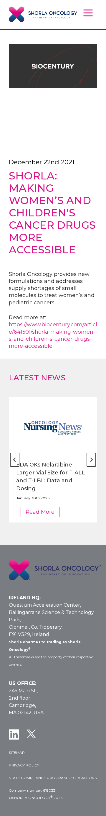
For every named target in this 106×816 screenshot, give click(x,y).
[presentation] (53, 426)
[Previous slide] (14, 460)
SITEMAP (17, 752)
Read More (42, 512)
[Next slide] (91, 460)
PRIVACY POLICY (24, 765)
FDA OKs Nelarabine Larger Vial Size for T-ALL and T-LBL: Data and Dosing (50, 477)
